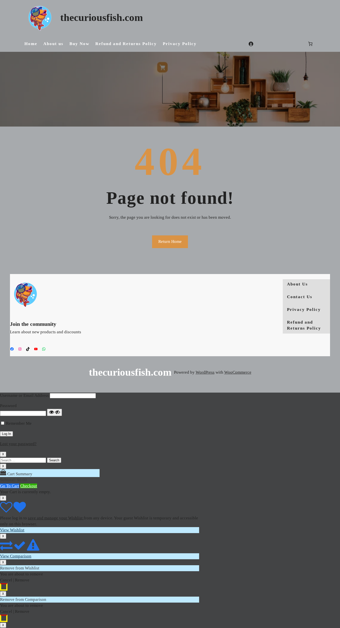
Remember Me (19, 423)
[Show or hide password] (54, 412)
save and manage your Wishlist (56, 518)
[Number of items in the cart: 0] (310, 44)
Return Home (170, 241)
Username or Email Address (24, 395)
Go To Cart (9, 486)
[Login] (251, 44)
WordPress (205, 372)
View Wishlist (12, 530)
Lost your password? (18, 443)
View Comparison (15, 556)
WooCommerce (237, 372)
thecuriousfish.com (101, 17)
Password (8, 405)
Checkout (28, 486)
